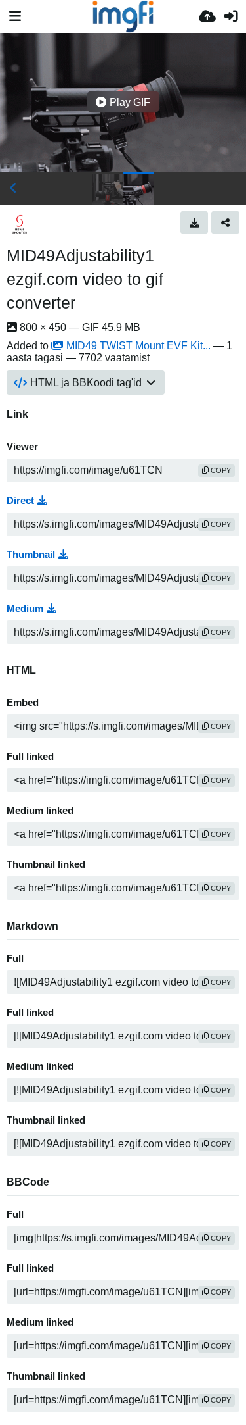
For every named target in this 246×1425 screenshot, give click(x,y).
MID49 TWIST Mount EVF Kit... (138, 345)
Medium (25, 608)
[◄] (13, 188)
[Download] (194, 222)
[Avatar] (20, 224)
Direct (20, 500)
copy (220, 470)
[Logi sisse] (230, 16)
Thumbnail (31, 554)
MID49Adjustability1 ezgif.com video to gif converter (85, 279)
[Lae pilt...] (207, 16)
